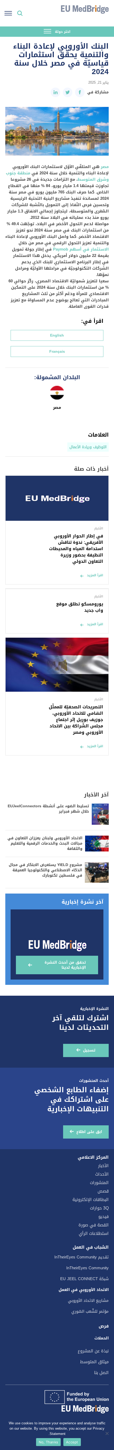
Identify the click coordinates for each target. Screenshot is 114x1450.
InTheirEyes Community (87, 1268)
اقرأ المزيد (95, 575)
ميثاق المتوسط (94, 1362)
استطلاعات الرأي (94, 1233)
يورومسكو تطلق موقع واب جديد (79, 607)
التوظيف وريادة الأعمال (88, 447)
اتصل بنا (101, 1373)
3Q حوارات (99, 1208)
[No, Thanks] (107, 1433)
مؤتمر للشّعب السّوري (90, 1311)
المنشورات (99, 1183)
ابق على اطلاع (89, 1131)
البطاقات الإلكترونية (90, 1199)
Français (57, 351)
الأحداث (102, 1174)
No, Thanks (48, 1442)
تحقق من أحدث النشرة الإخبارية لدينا (65, 965)
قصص (103, 1191)
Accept (72, 1442)
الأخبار (103, 1166)
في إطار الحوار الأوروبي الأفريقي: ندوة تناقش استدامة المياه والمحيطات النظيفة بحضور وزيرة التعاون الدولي (76, 548)
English (57, 335)
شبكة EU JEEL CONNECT (84, 1279)
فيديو (103, 1216)
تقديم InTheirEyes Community (81, 1257)
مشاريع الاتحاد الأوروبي (88, 1300)
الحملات (101, 1338)
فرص (104, 1326)
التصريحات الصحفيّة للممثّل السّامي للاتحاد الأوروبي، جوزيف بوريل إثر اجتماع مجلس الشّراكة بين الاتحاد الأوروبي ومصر (76, 719)
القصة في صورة (93, 1225)
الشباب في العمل (91, 1247)
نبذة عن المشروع (93, 1351)
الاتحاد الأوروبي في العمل (84, 1289)
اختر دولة (62, 31)
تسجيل (89, 1050)
